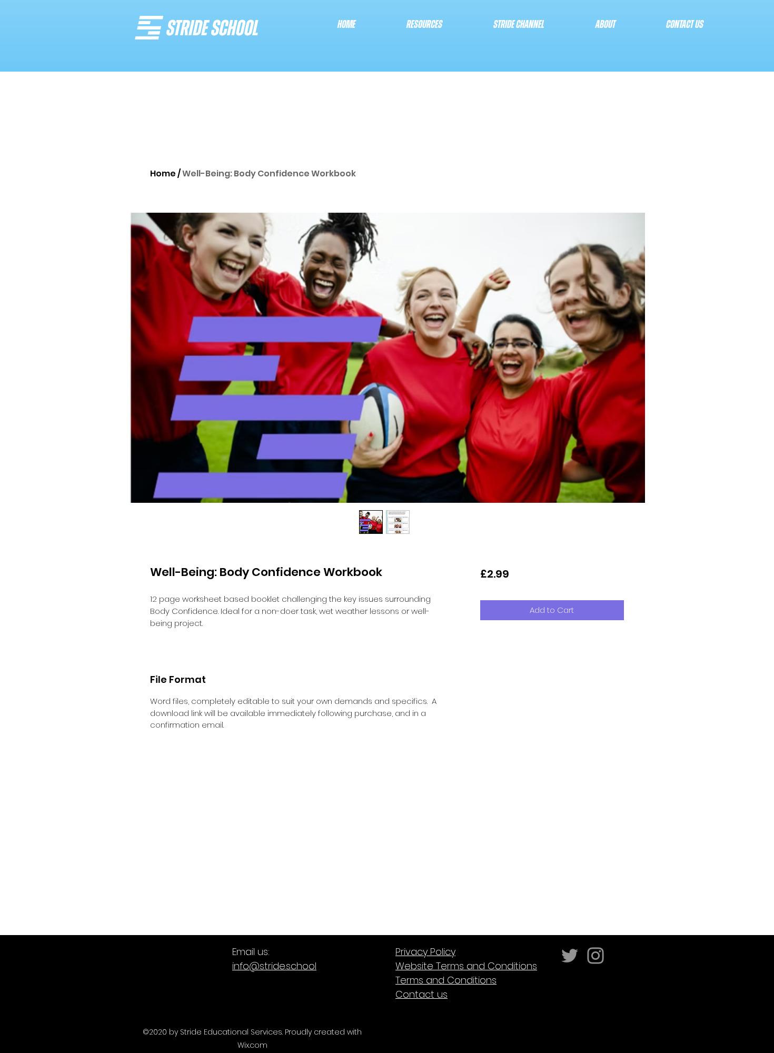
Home (163, 173)
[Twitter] (570, 956)
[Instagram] (595, 956)
